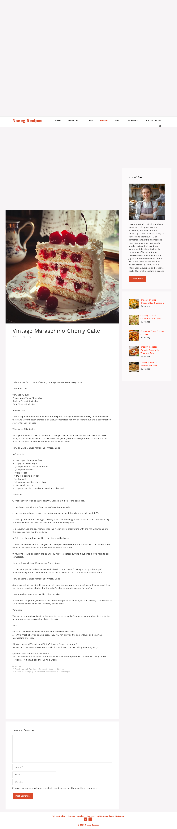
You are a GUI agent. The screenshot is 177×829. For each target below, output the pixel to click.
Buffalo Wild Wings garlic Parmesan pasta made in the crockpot (42, 672)
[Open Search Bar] (160, 126)
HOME (58, 121)
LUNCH (90, 121)
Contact (91, 816)
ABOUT (117, 121)
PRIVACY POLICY (153, 121)
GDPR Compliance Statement (111, 816)
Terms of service (76, 816)
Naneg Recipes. (28, 120)
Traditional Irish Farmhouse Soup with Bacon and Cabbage (40, 669)
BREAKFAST (74, 121)
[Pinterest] (85, 819)
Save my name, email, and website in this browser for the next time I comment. (56, 788)
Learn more (138, 278)
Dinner (18, 666)
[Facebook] (90, 819)
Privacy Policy (58, 816)
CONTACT (133, 121)
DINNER (104, 121)
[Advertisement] (83, 19)
